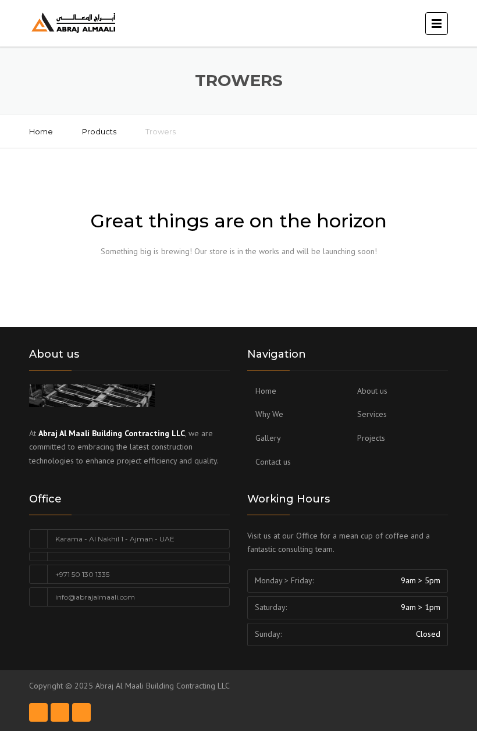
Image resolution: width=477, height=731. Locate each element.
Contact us (273, 462)
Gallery (268, 438)
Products (99, 131)
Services (372, 414)
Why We (269, 414)
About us (372, 391)
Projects (371, 438)
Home (41, 131)
